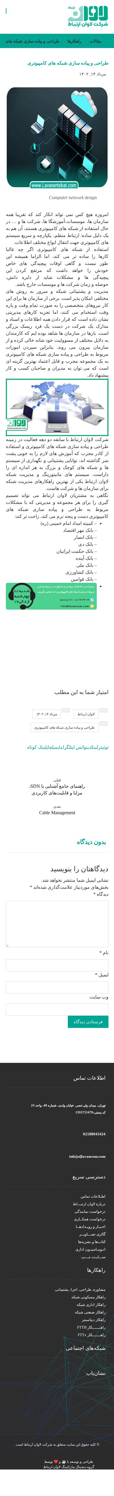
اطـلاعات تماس (93, 1196)
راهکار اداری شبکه (91, 1304)
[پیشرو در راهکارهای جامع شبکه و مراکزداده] (88, 17)
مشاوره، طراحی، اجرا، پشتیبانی (80, 1289)
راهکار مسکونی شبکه (88, 1297)
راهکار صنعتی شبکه (90, 1312)
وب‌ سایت (98, 996)
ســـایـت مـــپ (93, 1257)
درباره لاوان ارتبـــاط (89, 1204)
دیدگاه (100, 894)
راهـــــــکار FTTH (91, 1327)
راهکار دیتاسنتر (94, 1320)
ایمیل (101, 974)
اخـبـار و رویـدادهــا (91, 1226)
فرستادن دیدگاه (88, 1021)
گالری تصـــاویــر (92, 1234)
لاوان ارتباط (86, 714)
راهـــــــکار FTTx (92, 1335)
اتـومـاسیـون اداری (90, 1249)
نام (103, 952)
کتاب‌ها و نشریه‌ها (92, 1242)
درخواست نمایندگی (90, 1211)
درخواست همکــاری (90, 1219)
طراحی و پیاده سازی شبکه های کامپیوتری (64, 727)
